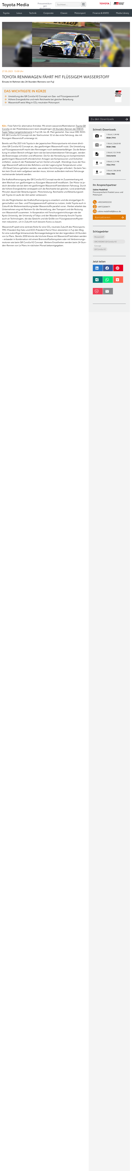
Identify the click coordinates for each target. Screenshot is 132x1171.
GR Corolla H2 (100, 249)
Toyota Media (15, 4)
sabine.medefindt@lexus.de (109, 211)
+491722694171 (103, 206)
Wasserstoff (99, 237)
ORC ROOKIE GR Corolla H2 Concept (105, 242)
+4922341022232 (104, 202)
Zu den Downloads (102, 119)
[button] (98, 269)
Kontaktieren (102, 217)
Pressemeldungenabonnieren (45, 4)
